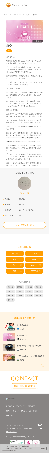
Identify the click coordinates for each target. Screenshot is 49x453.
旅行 (14, 265)
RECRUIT (9, 415)
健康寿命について (23, 335)
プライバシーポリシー (14, 425)
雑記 (14, 259)
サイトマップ (11, 432)
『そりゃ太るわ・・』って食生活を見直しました (31, 356)
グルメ (33, 259)
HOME (6, 15)
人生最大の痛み (22, 325)
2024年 (29, 287)
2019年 (38, 291)
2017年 (19, 295)
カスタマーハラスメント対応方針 (19, 428)
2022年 (10, 291)
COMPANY (19, 406)
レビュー (34, 253)
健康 (27, 15)
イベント (34, 265)
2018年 (10, 295)
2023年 (38, 287)
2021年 (19, 291)
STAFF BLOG (17, 15)
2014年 (29, 295)
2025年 (19, 287)
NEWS (22, 411)
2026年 (10, 287)
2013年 (38, 295)
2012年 (10, 300)
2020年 (29, 291)
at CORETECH (34, 271)
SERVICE (31, 406)
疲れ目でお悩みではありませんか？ (29, 346)
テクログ (15, 253)
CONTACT (33, 411)
